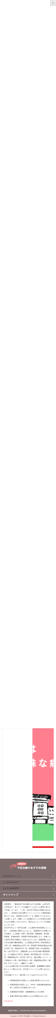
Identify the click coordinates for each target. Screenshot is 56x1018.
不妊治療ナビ (28, 1016)
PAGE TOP (50, 983)
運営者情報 (8, 1001)
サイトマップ (10, 894)
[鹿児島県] (43, 743)
